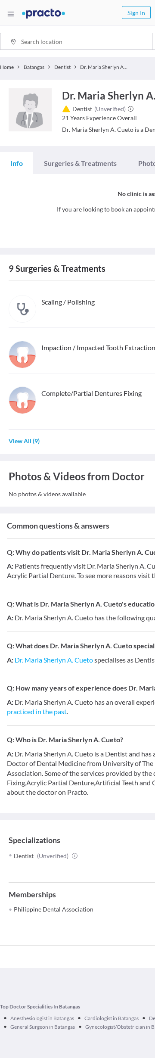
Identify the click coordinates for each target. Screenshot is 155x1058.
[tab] (16, 163)
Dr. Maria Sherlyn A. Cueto (54, 660)
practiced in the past (37, 711)
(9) (24, 441)
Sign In (136, 12)
